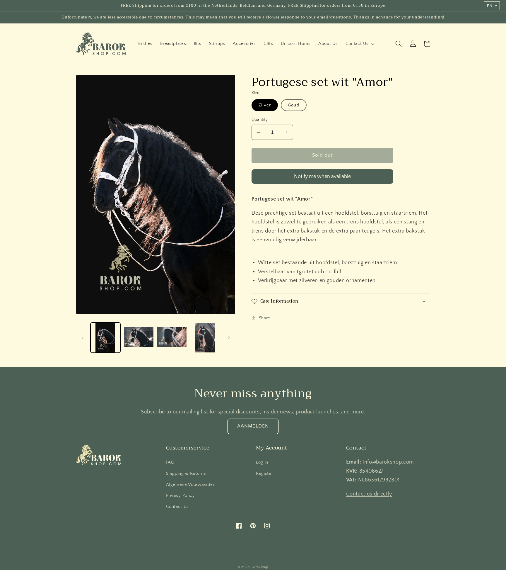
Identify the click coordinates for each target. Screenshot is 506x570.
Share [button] (264, 317)
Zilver (265, 105)
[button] (359, 43)
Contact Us (177, 506)
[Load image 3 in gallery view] (172, 338)
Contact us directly (369, 494)
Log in (262, 462)
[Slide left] (82, 337)
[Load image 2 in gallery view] (139, 338)
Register (264, 473)
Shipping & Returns (186, 473)
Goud (293, 105)
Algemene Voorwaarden (191, 484)
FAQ (170, 462)
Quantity (260, 119)
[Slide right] (229, 337)
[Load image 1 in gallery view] (105, 338)
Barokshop (260, 567)
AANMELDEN (253, 426)
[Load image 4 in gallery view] (205, 338)
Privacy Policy (180, 495)
